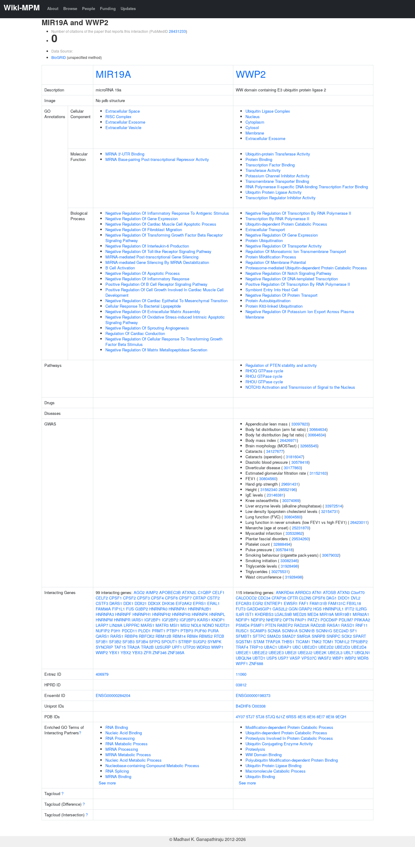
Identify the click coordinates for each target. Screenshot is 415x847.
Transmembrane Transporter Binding (277, 181)
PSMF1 (257, 625)
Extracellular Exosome (125, 122)
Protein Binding (258, 159)
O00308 (259, 706)
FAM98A (103, 609)
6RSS (291, 716)
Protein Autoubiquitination (267, 300)
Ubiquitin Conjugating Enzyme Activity (279, 743)
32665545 (308, 446)
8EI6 (311, 716)
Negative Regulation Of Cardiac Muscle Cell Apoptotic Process (160, 224)
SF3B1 (102, 641)
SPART (359, 636)
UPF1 (177, 647)
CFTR (292, 598)
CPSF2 (129, 598)
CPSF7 (185, 598)
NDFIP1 (243, 620)
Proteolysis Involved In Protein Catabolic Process (289, 738)
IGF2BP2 (170, 620)
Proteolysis (255, 749)
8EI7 (321, 716)
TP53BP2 (359, 641)
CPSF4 (157, 598)
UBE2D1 (309, 647)
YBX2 (126, 652)
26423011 (358, 522)
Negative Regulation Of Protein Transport (281, 295)
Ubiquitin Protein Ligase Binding (273, 765)
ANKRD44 (285, 592)
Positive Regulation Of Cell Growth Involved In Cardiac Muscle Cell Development (164, 292)
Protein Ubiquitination (264, 240)
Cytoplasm (254, 122)
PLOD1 (144, 631)
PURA (213, 631)
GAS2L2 (280, 609)
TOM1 (328, 641)
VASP (295, 658)
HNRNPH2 (161, 614)
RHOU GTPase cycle (264, 381)
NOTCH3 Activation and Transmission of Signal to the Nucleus (300, 387)
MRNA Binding (118, 776)
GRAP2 (305, 609)
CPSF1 (115, 598)
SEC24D (340, 631)
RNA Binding (116, 727)
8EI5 (302, 716)
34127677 (274, 451)
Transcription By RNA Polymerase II (277, 218)
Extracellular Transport (265, 229)
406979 (102, 674)
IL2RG (361, 609)
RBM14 (179, 636)
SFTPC (259, 636)
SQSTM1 (244, 641)
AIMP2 (152, 592)
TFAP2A (273, 641)
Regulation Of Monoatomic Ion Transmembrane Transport (295, 251)
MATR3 (162, 625)
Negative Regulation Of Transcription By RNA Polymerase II (298, 213)
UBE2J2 (305, 652)
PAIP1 (300, 620)
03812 (241, 685)
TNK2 (316, 641)
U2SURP (163, 647)
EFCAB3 (243, 603)
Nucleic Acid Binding (123, 733)
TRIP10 (256, 647)
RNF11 (361, 625)
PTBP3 (186, 631)
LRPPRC (131, 625)
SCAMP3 (258, 631)
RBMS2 (206, 636)
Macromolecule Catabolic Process (275, 771)
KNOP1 (218, 620)
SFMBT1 (244, 636)
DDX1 (128, 603)
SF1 (353, 631)
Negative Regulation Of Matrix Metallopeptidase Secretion (156, 350)
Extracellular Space (122, 111)
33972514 (333, 506)
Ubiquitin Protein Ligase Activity (273, 192)
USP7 (283, 658)
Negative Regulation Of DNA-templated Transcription (291, 279)
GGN (293, 609)
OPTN (288, 620)
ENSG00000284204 (113, 695)
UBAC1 (270, 647)
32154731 (329, 511)
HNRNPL (217, 614)
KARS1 (203, 620)
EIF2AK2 (184, 603)
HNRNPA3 (105, 614)
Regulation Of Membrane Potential (275, 262)
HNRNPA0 (158, 609)
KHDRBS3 (264, 614)
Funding (108, 8)
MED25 (299, 614)
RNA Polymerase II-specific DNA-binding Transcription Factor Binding (306, 187)
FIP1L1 (118, 609)
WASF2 (324, 658)
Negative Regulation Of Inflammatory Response (147, 279)
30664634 (317, 429)
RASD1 (347, 625)
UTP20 (189, 647)
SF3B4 (142, 641)
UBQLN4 (243, 658)
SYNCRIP (104, 647)
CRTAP (199, 598)
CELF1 (218, 592)
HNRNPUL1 (333, 609)
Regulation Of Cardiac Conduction (135, 333)
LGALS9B (283, 614)
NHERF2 (274, 620)
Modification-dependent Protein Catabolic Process (289, 727)
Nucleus (252, 116)
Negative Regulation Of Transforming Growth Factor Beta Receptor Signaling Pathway (164, 237)
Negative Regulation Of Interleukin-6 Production (147, 246)
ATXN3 (343, 592)
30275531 (279, 571)
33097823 (299, 424)
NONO (208, 625)
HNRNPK (200, 614)
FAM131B (318, 603)
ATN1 (317, 592)
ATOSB (329, 592)
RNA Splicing (117, 771)
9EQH (340, 716)
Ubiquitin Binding (260, 776)
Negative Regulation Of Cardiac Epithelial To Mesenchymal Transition (166, 300)
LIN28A (115, 625)
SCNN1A (290, 631)
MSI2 (185, 625)
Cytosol (252, 127)
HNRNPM (104, 620)
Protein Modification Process (270, 257)
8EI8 (330, 716)
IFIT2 (349, 609)
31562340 (268, 489)
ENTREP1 (273, 603)
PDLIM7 (346, 620)
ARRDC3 (303, 592)
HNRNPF (123, 614)
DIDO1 (344, 598)
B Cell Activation (120, 268)
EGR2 (257, 603)
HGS (317, 609)
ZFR (147, 652)
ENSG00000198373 (253, 695)
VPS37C (309, 658)
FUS (130, 609)
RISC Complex (118, 116)
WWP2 (251, 73)
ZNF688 (256, 663)
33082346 (288, 560)
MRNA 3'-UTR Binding (124, 154)
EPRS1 (199, 603)
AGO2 (139, 592)
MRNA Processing (121, 749)
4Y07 (240, 716)
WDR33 (203, 647)
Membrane (254, 133)
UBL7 (348, 652)
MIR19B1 (343, 614)
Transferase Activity (263, 170)
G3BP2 (141, 609)
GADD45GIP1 (259, 609)
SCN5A (274, 631)
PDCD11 (129, 631)
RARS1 (116, 636)
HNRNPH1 (141, 614)
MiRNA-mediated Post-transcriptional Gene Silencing (151, 257)
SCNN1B (307, 631)
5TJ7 (250, 716)
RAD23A (301, 625)
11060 (241, 674)
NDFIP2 (258, 620)
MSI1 (174, 625)
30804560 (267, 478)
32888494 (281, 544)
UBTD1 (258, 658)
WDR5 (363, 658)
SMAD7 (289, 636)
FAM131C (336, 603)
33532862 (294, 533)
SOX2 (346, 636)
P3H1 (116, 631)
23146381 (275, 495)
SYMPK (214, 641)
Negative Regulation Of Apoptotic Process (142, 273)
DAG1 (331, 598)
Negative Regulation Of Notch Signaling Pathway (288, 273)
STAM (258, 641)
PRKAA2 (362, 620)
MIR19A (113, 73)
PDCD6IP (329, 620)
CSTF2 (213, 598)
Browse (70, 8)
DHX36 (168, 603)
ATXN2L (189, 592)
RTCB (219, 636)
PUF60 (200, 631)
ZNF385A (176, 652)
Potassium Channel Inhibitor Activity (277, 176)
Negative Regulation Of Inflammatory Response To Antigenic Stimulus (167, 213)
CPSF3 (143, 598)
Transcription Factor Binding (270, 165)
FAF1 (303, 603)
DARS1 (115, 603)
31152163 (318, 473)
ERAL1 (213, 603)
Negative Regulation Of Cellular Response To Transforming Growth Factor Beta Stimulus (163, 341)
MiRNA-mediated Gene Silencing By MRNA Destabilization (157, 262)
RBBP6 (131, 636)
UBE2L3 (335, 652)
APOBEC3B (170, 592)
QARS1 (102, 636)
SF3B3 (128, 641)
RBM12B (163, 636)
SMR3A (303, 636)
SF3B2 (115, 641)
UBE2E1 (243, 652)
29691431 (289, 484)
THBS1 (288, 641)
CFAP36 (279, 598)
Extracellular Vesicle (123, 127)
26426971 (288, 440)
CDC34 (264, 598)
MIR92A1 (361, 614)
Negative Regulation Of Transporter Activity (283, 246)
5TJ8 (260, 716)
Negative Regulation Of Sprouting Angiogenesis (147, 328)
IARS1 (137, 620)
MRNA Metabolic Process (128, 754)
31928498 (289, 566)
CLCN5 (305, 598)
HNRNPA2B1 (199, 609)
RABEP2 (285, 625)
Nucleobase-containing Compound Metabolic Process (152, 765)
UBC (297, 647)
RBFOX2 (146, 636)
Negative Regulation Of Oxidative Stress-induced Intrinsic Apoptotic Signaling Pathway (165, 319)
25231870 (300, 528)
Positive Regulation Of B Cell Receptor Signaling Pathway (156, 284)
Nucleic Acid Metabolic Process (133, 760)
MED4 (312, 614)
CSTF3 (102, 603)
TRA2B (147, 647)
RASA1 (333, 625)
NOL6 (196, 625)
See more (107, 783)
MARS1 (147, 625)
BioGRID (58, 57)
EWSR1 (291, 603)
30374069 (290, 500)
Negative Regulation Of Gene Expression (141, 218)
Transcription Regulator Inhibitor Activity (280, 197)
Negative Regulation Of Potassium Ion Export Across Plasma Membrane (299, 314)
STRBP (185, 641)
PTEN (270, 625)
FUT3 (240, 609)
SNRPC (333, 636)
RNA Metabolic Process (126, 743)
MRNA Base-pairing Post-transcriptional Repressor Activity (157, 159)
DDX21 (141, 603)
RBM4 (192, 636)
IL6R (240, 614)
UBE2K (320, 652)
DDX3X (154, 603)
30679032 (330, 555)
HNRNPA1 (178, 609)
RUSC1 (242, 631)
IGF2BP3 (188, 620)
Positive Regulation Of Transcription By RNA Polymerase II (297, 284)
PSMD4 (242, 625)
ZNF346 (159, 652)
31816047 (294, 456)
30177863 (292, 467)
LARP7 (102, 625)
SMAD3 (274, 636)
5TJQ (270, 716)
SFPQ (154, 641)
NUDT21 (222, 625)
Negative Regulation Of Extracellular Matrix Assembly (152, 311)
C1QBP (204, 592)
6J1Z (280, 716)
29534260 (300, 538)
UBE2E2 (259, 652)
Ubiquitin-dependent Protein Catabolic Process (286, 224)
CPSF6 (171, 598)
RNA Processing (120, 738)
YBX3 (137, 652)
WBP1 (338, 658)
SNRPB (318, 636)
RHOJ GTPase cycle (263, 376)
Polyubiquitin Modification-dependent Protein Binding (291, 760)
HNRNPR (122, 620)
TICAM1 (303, 641)
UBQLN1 (362, 652)
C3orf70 (358, 592)
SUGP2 (199, 641)
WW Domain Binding (263, 754)
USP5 (271, 658)
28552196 (287, 489)
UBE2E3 (276, 652)
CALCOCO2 (246, 598)
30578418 (299, 462)
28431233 (177, 31)
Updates (128, 8)
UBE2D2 (326, 647)
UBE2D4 (358, 647)
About (52, 8)
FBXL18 (354, 603)
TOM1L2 (341, 641)
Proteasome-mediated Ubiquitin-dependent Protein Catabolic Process (306, 268)
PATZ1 (313, 620)
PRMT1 (158, 631)
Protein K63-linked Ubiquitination (274, 306)
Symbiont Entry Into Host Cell (271, 289)
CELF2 (102, 598)
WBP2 (350, 658)
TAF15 (120, 647)
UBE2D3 (342, 647)
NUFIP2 (103, 631)
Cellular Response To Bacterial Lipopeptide (143, 306)
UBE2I (291, 652)
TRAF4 (242, 647)
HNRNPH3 (181, 614)
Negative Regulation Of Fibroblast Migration (143, 229)
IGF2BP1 (152, 620)
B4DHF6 (243, 706)
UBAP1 (284, 647)
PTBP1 (172, 631)
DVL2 (355, 598)
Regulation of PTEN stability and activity (281, 365)
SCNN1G (324, 631)
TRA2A (133, 647)
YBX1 (114, 652)
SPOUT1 (169, 641)
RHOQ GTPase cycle (264, 371)
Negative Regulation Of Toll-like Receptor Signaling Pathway (158, 251)
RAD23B (318, 625)
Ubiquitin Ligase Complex (267, 111)
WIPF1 (242, 663)
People (88, 8)
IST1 (249, 614)
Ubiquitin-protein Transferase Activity (277, 154)
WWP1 (217, 647)
